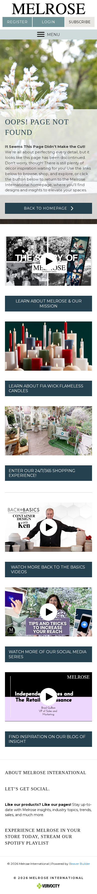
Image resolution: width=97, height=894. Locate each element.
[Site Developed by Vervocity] (48, 885)
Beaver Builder (79, 864)
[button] (17, 22)
